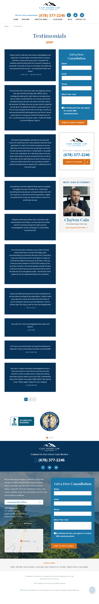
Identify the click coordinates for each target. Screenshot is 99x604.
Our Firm (26, 19)
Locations (58, 19)
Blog (70, 19)
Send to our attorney (73, 122)
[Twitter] (75, 15)
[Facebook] (69, 15)
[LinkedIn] (82, 15)
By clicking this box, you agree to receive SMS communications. (77, 111)
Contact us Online (74, 162)
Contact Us (80, 19)
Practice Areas (41, 19)
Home (16, 19)
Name (64, 63)
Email (64, 74)
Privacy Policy (72, 567)
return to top (92, 589)
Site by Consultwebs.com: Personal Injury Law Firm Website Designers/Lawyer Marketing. (51, 590)
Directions (28, 523)
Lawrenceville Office (17, 502)
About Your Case (69, 94)
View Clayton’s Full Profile (75, 228)
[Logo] (49, 2)
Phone (64, 84)
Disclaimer (83, 567)
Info (11, 523)
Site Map (62, 567)
